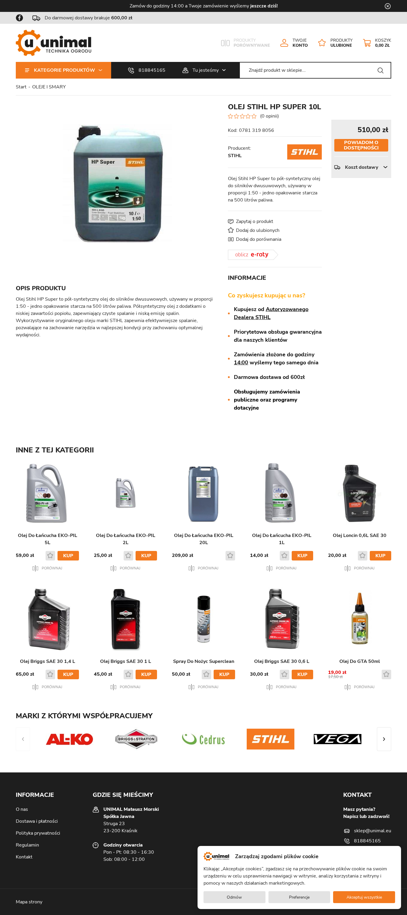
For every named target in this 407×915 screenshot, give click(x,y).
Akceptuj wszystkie (364, 897)
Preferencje (299, 897)
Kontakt (24, 857)
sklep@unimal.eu (372, 830)
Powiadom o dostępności (361, 145)
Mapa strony (29, 902)
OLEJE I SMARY (49, 87)
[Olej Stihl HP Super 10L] (117, 183)
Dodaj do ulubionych (257, 230)
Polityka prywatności (38, 833)
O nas (22, 809)
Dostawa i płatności (37, 821)
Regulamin (27, 845)
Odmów (234, 897)
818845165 (152, 70)
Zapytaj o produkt (254, 221)
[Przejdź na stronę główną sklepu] (53, 43)
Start (21, 87)
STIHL (235, 155)
